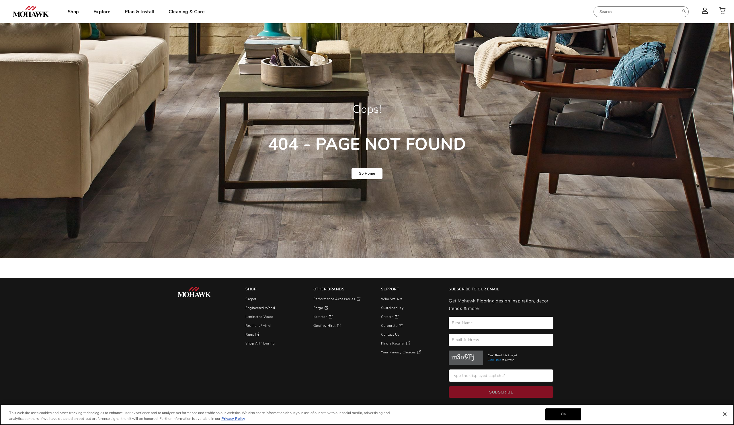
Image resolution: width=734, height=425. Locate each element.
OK (563, 414)
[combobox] (641, 11)
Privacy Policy (233, 418)
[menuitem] (641, 11)
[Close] (725, 414)
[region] (367, 415)
